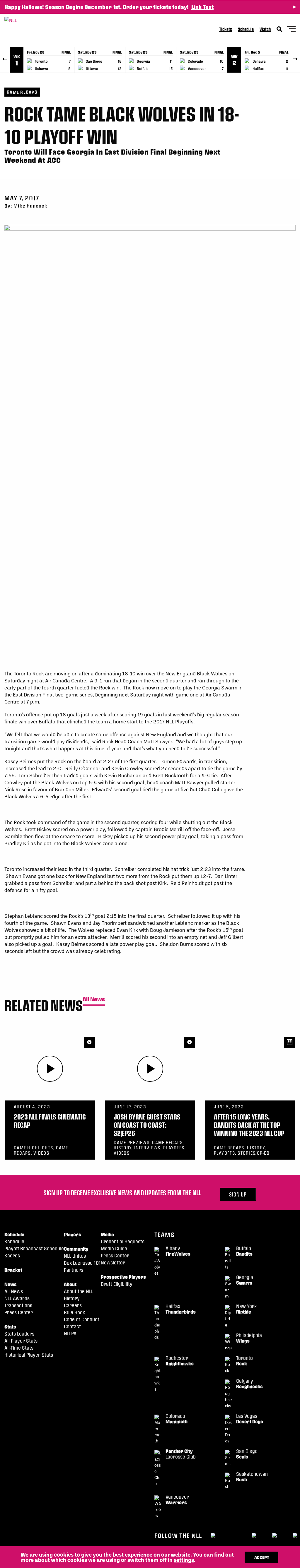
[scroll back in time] (5, 60)
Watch (265, 29)
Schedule (246, 29)
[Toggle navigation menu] (291, 29)
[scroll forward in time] (295, 60)
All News (94, 999)
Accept (261, 1557)
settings (184, 1559)
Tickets (225, 29)
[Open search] (279, 29)
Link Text (202, 7)
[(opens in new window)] (214, 1535)
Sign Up (238, 1194)
